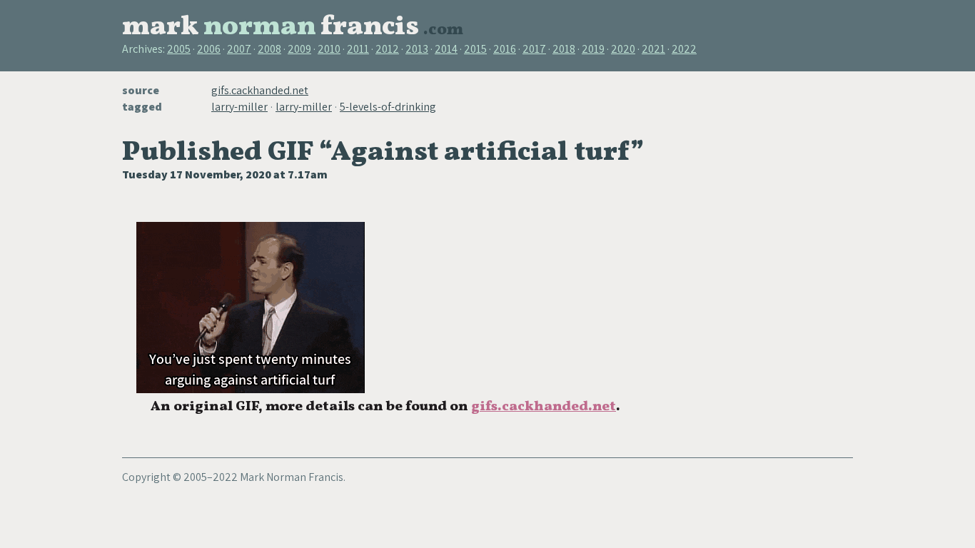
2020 (623, 48)
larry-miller (239, 106)
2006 (209, 48)
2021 (653, 48)
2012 (387, 48)
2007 (239, 48)
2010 (329, 48)
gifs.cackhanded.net (259, 90)
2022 (684, 48)
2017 (534, 48)
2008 (269, 48)
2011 (358, 48)
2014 (446, 48)
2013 (416, 48)
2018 (563, 48)
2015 (475, 48)
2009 (299, 48)
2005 (179, 48)
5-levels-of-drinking (388, 106)
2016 (504, 48)
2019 (593, 48)
